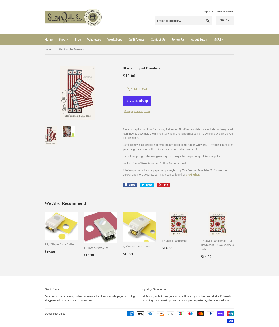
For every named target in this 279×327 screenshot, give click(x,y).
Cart (228, 20)
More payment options (137, 111)
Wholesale (94, 39)
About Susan (199, 39)
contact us (86, 300)
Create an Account (225, 11)
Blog (78, 39)
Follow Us (178, 39)
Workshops (114, 39)
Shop (62, 39)
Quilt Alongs (136, 39)
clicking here (193, 174)
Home (49, 39)
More (217, 39)
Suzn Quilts (59, 313)
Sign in (207, 11)
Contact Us (158, 39)
